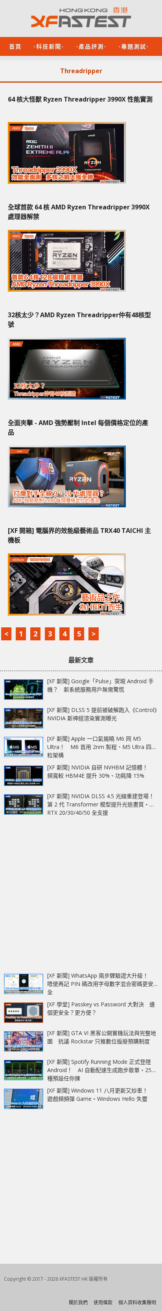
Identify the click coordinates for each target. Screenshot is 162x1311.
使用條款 (103, 1302)
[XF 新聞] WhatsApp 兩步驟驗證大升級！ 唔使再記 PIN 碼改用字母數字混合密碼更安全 (100, 984)
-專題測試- (133, 46)
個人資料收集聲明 (137, 1302)
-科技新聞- (48, 46)
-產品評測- (91, 46)
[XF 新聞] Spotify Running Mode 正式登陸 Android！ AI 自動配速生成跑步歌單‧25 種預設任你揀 (99, 1070)
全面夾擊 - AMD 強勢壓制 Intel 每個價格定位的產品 (78, 427)
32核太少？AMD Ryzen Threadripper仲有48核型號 (79, 320)
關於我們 (78, 1302)
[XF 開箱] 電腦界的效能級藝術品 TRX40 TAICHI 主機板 (79, 535)
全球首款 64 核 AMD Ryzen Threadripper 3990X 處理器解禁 (79, 212)
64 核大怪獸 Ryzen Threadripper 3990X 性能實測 (80, 99)
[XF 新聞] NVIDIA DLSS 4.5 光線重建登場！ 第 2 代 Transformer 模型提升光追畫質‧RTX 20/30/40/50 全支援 (103, 804)
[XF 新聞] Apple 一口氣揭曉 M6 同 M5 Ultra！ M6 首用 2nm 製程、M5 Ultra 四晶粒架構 (102, 747)
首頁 (15, 46)
